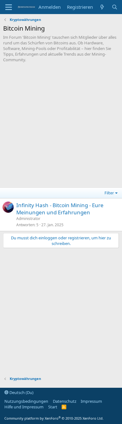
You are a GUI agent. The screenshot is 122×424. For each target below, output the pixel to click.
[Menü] (8, 7)
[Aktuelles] (102, 7)
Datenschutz (64, 401)
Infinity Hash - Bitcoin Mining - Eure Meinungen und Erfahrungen (60, 209)
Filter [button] (109, 193)
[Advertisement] (61, 126)
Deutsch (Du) (20, 392)
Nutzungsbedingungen (26, 401)
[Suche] (115, 7)
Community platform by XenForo (54, 418)
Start (52, 407)
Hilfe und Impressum (23, 407)
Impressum (91, 401)
